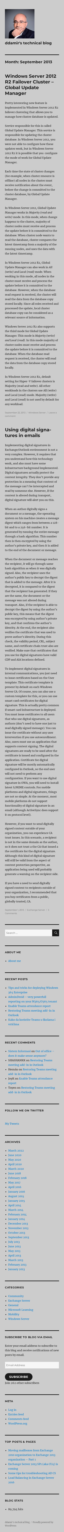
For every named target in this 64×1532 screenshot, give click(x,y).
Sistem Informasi (19, 1051)
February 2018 (17, 1178)
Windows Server (37, 412)
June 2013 (14, 1246)
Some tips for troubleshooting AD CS (32, 1473)
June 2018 (14, 1173)
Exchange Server (36, 910)
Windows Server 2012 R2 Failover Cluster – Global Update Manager (30, 84)
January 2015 (16, 1200)
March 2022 (16, 1150)
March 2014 (15, 1209)
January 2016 (16, 1191)
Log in (12, 1409)
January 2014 (16, 1219)
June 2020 (14, 1155)
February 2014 (17, 1214)
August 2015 (16, 1196)
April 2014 (14, 1205)
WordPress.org (17, 1423)
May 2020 (14, 1159)
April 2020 (15, 1164)
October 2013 (16, 1232)
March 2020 (16, 1168)
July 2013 (14, 1241)
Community (16, 1296)
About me (14, 961)
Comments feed (18, 1419)
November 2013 (18, 1228)
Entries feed (16, 1414)
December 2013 (18, 1223)
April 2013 (14, 1255)
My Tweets (12, 1123)
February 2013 (17, 1264)
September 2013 (18, 1237)
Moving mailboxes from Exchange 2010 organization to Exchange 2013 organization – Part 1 (31, 1455)
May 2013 (14, 1251)
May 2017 (14, 1182)
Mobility (13, 1314)
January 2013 (16, 1269)
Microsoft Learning (20, 1309)
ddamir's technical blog (28, 43)
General (13, 1305)
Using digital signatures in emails (28, 432)
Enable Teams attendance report (29, 1006)
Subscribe (18, 1377)
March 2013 (15, 1260)
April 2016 (14, 1187)
